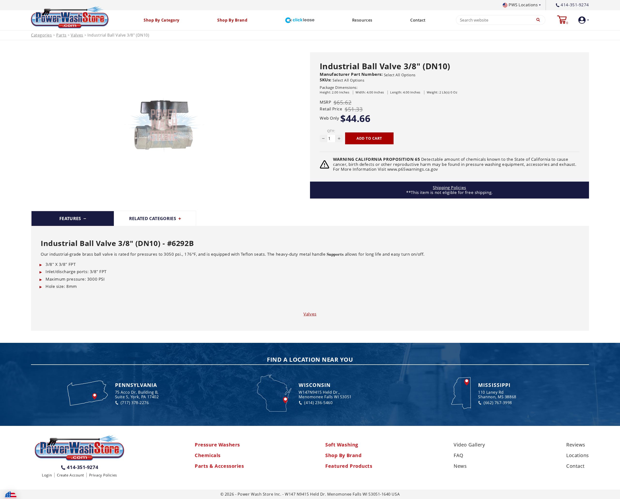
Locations (577, 455)
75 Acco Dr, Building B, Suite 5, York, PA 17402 (137, 394)
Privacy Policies (103, 475)
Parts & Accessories (219, 466)
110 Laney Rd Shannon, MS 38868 (497, 394)
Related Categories (153, 218)
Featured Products (348, 466)
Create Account (70, 475)
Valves (77, 35)
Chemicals (208, 455)
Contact (418, 20)
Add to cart (369, 138)
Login (47, 475)
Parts (61, 35)
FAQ (459, 455)
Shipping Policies (449, 187)
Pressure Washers (217, 445)
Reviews (575, 445)
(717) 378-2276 (135, 402)
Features (70, 218)
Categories (41, 35)
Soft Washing (341, 445)
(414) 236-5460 (318, 402)
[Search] (538, 20)
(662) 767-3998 (498, 402)
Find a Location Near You (310, 359)
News (460, 466)
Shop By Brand (343, 455)
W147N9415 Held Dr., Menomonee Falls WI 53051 (325, 394)
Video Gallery (469, 445)
